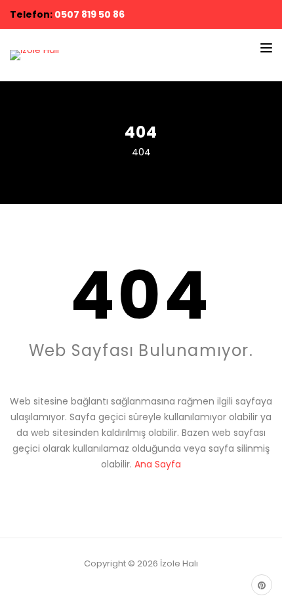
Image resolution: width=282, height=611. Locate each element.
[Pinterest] (261, 584)
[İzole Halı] (34, 55)
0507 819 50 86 (89, 14)
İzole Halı (179, 563)
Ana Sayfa (157, 464)
